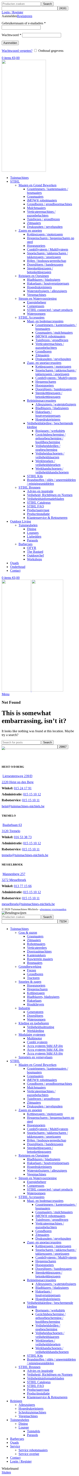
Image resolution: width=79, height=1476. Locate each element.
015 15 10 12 (32, 794)
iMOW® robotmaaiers (42, 200)
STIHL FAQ (35, 506)
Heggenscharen (45, 381)
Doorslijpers (35, 1015)
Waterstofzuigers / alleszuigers (47, 291)
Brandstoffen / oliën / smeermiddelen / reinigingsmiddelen (51, 481)
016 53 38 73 (23, 837)
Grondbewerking (30, 966)
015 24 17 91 (23, 788)
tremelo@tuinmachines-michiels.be (25, 855)
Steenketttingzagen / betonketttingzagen (48, 395)
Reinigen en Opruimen (34, 276)
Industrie (24, 1008)
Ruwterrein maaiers (40, 959)
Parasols (32, 540)
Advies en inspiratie (40, 491)
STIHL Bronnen (29, 487)
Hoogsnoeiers (36, 245)
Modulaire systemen (32, 1034)
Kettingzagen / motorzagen (45, 234)
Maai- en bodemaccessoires (45, 321)
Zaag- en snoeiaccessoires (44, 363)
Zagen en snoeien (30, 230)
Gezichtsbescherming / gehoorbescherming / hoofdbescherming (50, 438)
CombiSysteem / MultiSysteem (47, 249)
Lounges (33, 533)
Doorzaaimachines (39, 951)
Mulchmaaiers (36, 208)
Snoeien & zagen (30, 981)
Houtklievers (35, 1004)
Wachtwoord (11, 35)
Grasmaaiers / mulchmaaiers (54, 332)
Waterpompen (36, 313)
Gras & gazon (28, 932)
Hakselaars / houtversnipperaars (48, 283)
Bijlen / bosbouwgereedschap (46, 261)
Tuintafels (33, 1431)
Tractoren (33, 978)
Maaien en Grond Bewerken (37, 185)
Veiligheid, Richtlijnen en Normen (49, 495)
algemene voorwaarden (53, 909)
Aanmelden (10, 42)
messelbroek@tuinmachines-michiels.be (28, 904)
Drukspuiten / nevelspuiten (45, 227)
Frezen (31, 970)
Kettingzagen (36, 993)
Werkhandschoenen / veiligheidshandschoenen (52, 470)
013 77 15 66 (23, 886)
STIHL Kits (35, 476)
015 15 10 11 (31, 800)
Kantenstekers (36, 955)
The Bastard (35, 551)
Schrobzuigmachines (32, 1412)
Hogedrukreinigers (39, 287)
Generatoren (35, 1012)
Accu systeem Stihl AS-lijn (45, 1053)
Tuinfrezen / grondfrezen (43, 219)
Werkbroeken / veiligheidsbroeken (47, 463)
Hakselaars (34, 1000)
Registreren (24, 16)
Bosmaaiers (34, 963)
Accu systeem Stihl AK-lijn (45, 1049)
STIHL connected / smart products (50, 310)
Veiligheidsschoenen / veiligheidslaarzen (49, 455)
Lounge (24, 1427)
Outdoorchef (35, 555)
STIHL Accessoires (31, 317)
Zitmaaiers (34, 223)
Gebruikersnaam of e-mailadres (24, 23)
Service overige (29, 1454)
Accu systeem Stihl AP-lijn (45, 1046)
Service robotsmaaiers (33, 1450)
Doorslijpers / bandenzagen (45, 264)
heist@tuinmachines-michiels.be (23, 806)
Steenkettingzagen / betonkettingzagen (40, 270)
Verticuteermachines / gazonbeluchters (41, 213)
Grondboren (43, 351)
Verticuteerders (37, 947)
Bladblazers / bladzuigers (43, 279)
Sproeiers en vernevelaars (35, 1057)
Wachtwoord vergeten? (17, 50)
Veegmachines (36, 295)
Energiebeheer (36, 302)
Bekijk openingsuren (18, 756)
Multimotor (34, 1038)
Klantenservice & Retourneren (47, 517)
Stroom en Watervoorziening (38, 298)
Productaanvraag (38, 510)
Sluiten (6, 1472)
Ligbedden (34, 536)
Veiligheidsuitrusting (40, 1027)
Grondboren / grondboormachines (49, 204)
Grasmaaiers (35, 196)
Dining (31, 529)
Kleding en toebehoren (34, 1023)
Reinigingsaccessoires (41, 400)
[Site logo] (24, 170)
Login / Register (21, 1461)
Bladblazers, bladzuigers (43, 997)
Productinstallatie (38, 514)
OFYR (31, 548)
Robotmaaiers (36, 944)
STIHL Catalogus (39, 502)
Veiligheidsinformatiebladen (45, 499)
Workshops (34, 559)
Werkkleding (35, 1031)
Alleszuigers (27, 1405)
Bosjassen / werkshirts (50, 431)
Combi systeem (37, 1042)
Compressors (35, 306)
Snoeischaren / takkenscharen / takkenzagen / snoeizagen (47, 255)
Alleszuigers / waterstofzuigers (55, 404)
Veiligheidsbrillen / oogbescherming (47, 447)
